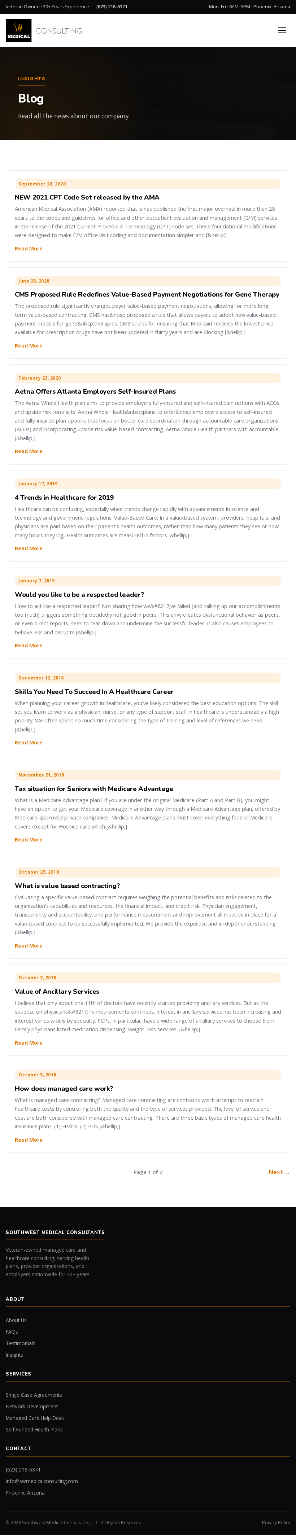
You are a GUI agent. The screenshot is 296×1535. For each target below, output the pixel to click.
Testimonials (20, 1343)
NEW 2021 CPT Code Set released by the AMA (87, 197)
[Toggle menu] (282, 30)
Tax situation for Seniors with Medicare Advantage (94, 788)
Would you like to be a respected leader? (79, 594)
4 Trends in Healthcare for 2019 (64, 497)
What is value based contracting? (67, 885)
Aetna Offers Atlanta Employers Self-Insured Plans (95, 391)
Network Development (32, 1406)
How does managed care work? (64, 1088)
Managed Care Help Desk (35, 1417)
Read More (29, 248)
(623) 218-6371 (111, 7)
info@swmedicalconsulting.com (42, 1481)
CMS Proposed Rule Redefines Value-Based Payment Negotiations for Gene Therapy (147, 294)
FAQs (12, 1331)
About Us (16, 1320)
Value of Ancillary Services (57, 991)
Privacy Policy (276, 1522)
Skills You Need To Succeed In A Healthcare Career (94, 691)
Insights (14, 1354)
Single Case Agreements (34, 1394)
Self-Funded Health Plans (34, 1429)
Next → (279, 1172)
